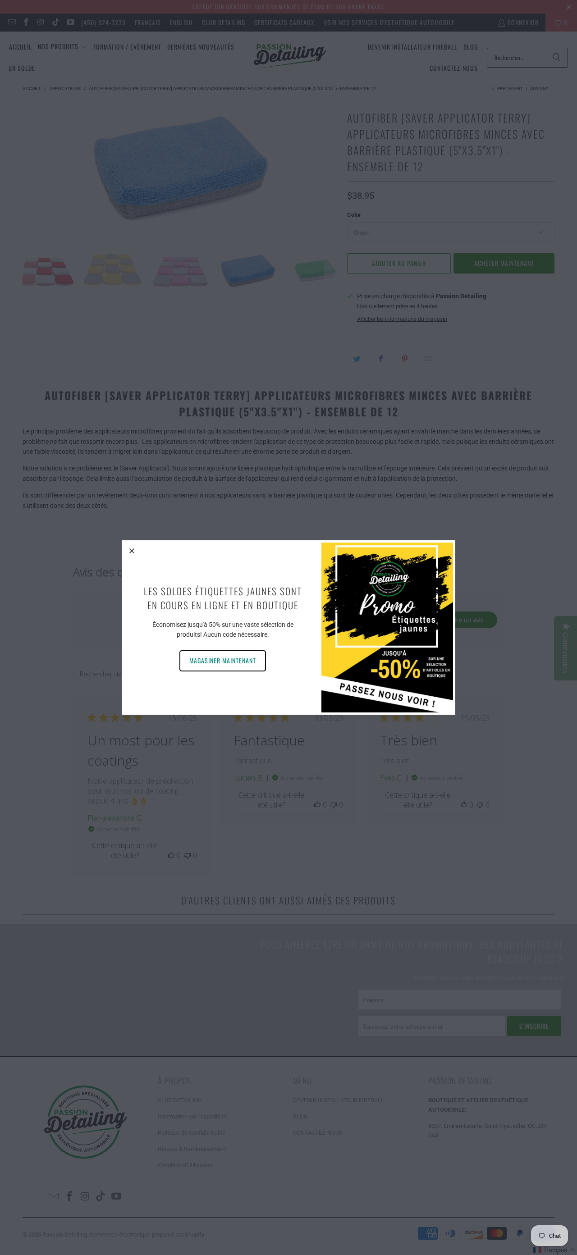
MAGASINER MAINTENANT (222, 660)
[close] (132, 551)
